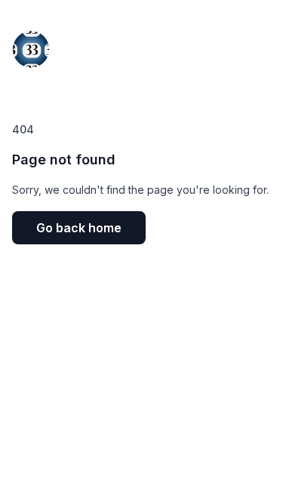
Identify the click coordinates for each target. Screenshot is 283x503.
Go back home (79, 227)
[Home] (31, 45)
